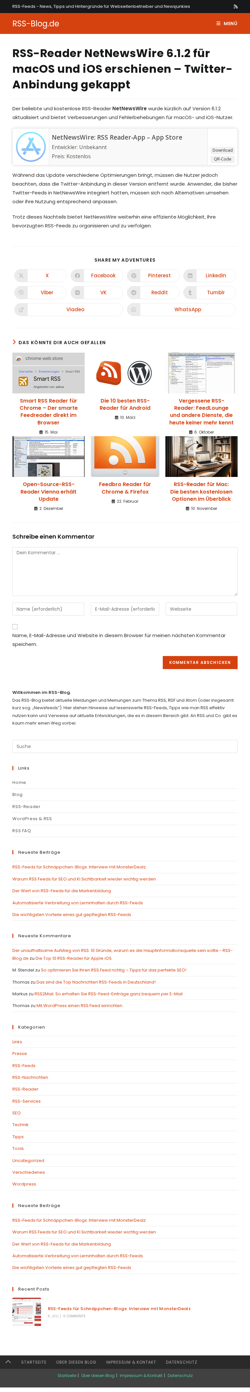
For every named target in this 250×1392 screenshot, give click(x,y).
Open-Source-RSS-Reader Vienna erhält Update (48, 492)
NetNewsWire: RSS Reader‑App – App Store (117, 137)
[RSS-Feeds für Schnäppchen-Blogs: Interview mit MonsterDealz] (26, 1312)
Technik (20, 1125)
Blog (17, 794)
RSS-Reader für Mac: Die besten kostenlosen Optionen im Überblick (201, 492)
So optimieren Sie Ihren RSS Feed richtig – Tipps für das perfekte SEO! (114, 970)
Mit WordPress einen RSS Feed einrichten (79, 1005)
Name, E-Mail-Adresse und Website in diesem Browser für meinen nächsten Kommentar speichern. (119, 640)
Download (223, 150)
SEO (16, 1113)
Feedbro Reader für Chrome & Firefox (125, 488)
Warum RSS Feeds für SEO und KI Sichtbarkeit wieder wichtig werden (84, 879)
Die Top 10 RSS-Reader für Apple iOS (73, 958)
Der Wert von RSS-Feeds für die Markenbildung (61, 891)
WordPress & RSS (32, 819)
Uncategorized (28, 1160)
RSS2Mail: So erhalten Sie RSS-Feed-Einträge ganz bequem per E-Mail (109, 994)
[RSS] (235, 6)
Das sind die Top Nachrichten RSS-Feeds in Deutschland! (96, 982)
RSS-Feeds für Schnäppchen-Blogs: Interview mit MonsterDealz (79, 867)
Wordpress (24, 1184)
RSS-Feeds (23, 1066)
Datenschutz (181, 1362)
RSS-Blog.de (35, 23)
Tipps (18, 1137)
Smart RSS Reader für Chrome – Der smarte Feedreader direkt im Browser (49, 411)
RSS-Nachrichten (30, 1077)
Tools (18, 1148)
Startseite (34, 1362)
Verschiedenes (28, 1172)
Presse (19, 1053)
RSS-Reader (26, 806)
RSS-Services (26, 1101)
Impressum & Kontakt (131, 1362)
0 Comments (74, 1316)
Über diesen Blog (76, 1362)
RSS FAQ (21, 831)
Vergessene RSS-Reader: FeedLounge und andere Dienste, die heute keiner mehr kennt (201, 411)
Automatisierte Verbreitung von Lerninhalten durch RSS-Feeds (77, 903)
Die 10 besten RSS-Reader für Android (125, 404)
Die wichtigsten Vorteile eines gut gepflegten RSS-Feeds (71, 914)
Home (19, 782)
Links (17, 1042)
